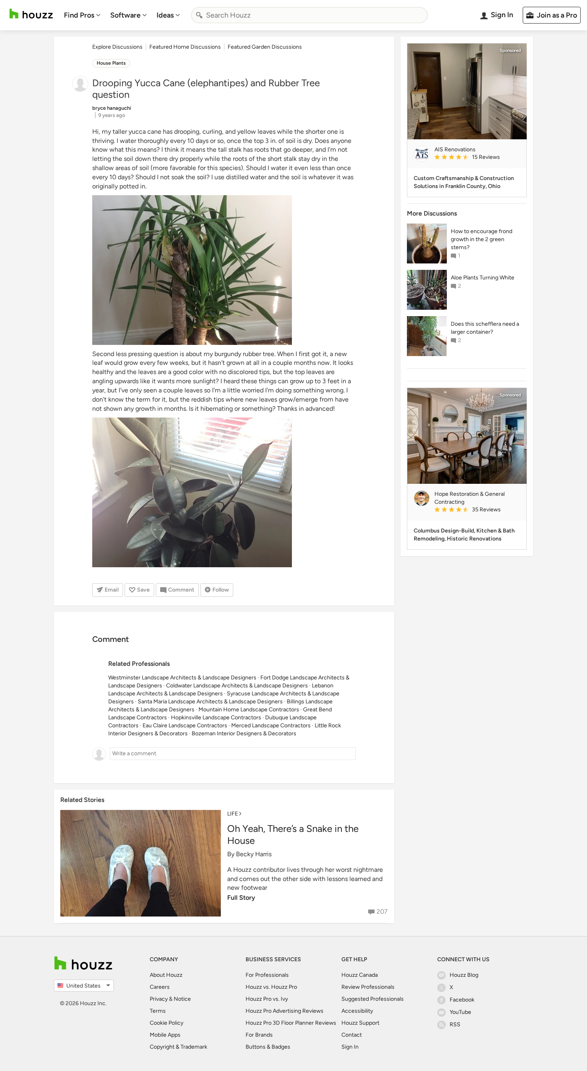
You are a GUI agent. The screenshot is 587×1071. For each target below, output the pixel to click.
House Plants (111, 63)
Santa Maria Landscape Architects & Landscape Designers (210, 701)
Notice (182, 999)
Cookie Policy (166, 1023)
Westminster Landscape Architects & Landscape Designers (182, 677)
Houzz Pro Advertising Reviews (284, 1011)
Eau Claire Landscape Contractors (185, 725)
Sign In (350, 1046)
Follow (220, 589)
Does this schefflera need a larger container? (485, 328)
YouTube (460, 1012)
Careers (160, 987)
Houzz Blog (464, 975)
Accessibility (357, 1011)
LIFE (232, 813)
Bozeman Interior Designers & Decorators (244, 733)
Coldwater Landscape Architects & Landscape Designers (237, 685)
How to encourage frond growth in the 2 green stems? (481, 239)
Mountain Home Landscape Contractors (248, 709)
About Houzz (166, 975)
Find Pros (79, 15)
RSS (455, 1024)
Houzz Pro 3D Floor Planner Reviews (291, 1023)
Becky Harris (254, 854)
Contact (351, 1034)
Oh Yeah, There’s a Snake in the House (293, 834)
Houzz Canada (359, 975)
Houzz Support (360, 1023)
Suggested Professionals (372, 999)
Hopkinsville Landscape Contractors (216, 717)
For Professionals (267, 975)
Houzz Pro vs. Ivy (267, 999)
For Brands (259, 1034)
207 (382, 911)
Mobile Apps (165, 1034)
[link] (477, 158)
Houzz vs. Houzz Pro (271, 987)
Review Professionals (368, 987)
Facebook (462, 999)
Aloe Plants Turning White (482, 277)
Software (125, 15)
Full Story (241, 897)
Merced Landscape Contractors (271, 725)
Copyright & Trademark (178, 1046)
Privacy (159, 999)
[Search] (199, 15)
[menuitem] (82, 15)
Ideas (165, 15)
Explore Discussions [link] (117, 47)
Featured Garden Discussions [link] (265, 47)
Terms (158, 1011)
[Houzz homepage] (31, 14)
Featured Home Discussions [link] (185, 47)
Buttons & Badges (268, 1046)
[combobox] (309, 15)
